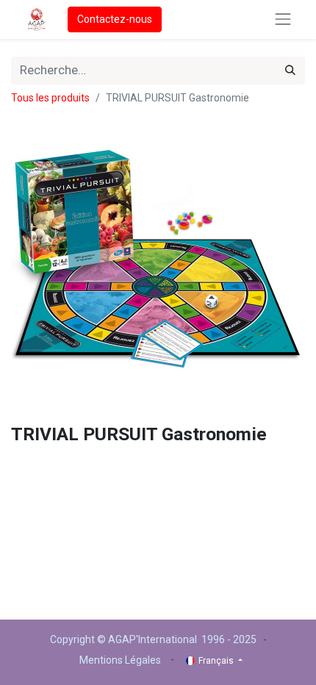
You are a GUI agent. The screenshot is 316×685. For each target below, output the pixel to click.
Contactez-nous (114, 19)
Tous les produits (50, 98)
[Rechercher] (290, 71)
